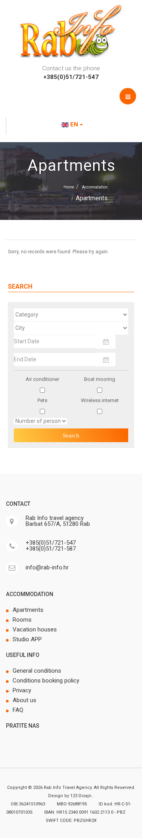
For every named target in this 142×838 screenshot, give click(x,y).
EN (74, 124)
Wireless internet (100, 400)
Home (69, 187)
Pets (42, 400)
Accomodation (95, 187)
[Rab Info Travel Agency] (71, 31)
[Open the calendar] (106, 341)
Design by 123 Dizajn (70, 795)
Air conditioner (42, 379)
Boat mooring (99, 379)
